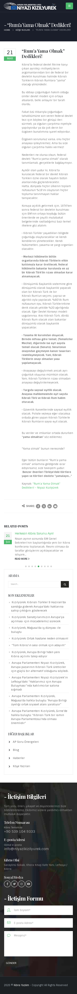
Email (55, 506)
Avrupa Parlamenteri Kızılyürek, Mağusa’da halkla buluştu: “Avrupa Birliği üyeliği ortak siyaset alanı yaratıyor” (39, 700)
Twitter (44, 506)
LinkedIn (49, 506)
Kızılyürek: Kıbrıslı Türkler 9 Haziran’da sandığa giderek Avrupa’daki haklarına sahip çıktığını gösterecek (38, 606)
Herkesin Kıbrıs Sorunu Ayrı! (34, 533)
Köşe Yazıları (21, 766)
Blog (16, 750)
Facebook (38, 506)
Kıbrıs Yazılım (21, 985)
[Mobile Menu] (69, 6)
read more (21, 558)
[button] (25, 566)
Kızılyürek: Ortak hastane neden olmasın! (40, 638)
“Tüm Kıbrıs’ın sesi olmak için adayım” (39, 645)
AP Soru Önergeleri (26, 742)
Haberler (19, 758)
